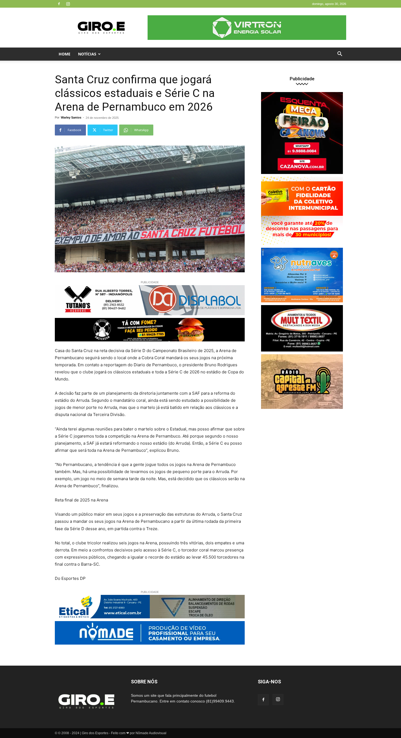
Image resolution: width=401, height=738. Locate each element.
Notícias (87, 54)
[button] (339, 54)
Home (64, 54)
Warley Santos (71, 117)
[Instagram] (68, 4)
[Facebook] (59, 4)
